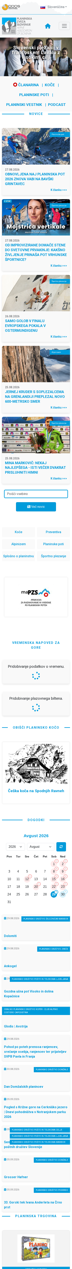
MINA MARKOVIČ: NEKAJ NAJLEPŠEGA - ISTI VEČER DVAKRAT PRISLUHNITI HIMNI (35, 468)
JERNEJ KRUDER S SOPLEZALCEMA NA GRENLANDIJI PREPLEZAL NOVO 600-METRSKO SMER (35, 397)
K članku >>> (59, 190)
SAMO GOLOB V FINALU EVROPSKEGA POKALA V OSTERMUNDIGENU (25, 326)
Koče (50, 85)
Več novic (37, 507)
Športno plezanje (53, 556)
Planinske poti (34, 94)
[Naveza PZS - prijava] (13, 7)
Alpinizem (18, 544)
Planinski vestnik (24, 104)
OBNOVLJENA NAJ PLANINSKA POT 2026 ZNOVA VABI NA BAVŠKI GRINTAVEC (35, 179)
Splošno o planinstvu (18, 556)
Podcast (57, 104)
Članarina (28, 85)
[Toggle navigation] (64, 26)
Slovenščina (55, 7)
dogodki (36, 926)
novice (36, 114)
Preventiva (53, 532)
